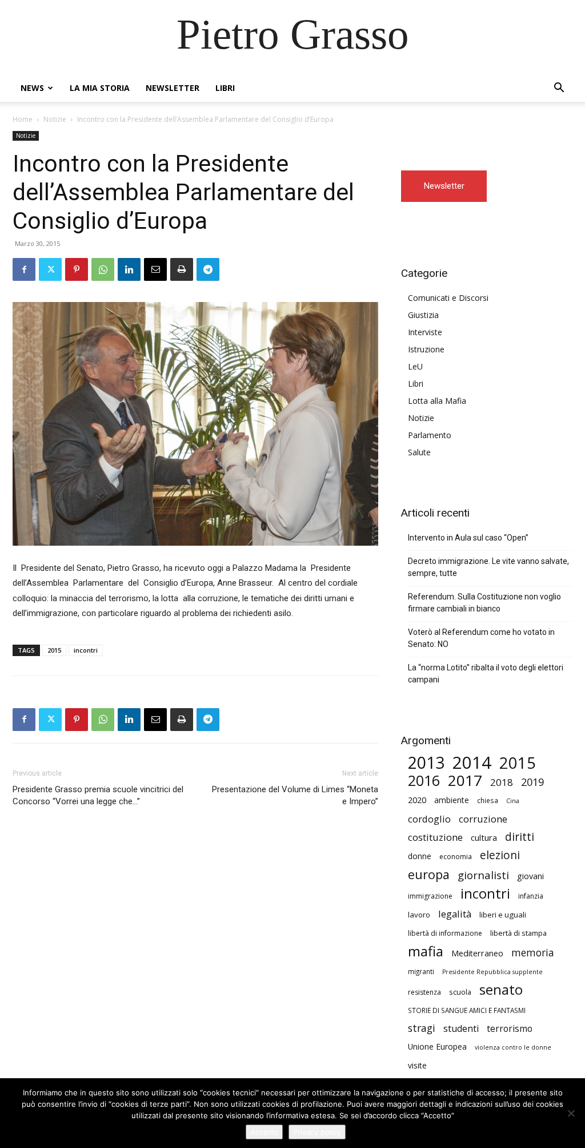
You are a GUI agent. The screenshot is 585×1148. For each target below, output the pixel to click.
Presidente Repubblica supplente (492, 972)
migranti (421, 971)
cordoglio (429, 819)
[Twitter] (50, 269)
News (32, 87)
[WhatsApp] (102, 269)
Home (23, 119)
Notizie (54, 119)
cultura (484, 837)
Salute (419, 452)
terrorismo (509, 1029)
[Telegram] (208, 269)
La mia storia (100, 87)
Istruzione (426, 349)
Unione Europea (437, 1046)
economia (455, 856)
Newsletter (172, 87)
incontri (86, 650)
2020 (417, 799)
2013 (426, 763)
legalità (454, 914)
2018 (501, 782)
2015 (54, 650)
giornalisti (483, 875)
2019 (532, 782)
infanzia (530, 896)
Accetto (264, 1132)
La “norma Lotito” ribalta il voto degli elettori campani (485, 673)
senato (501, 990)
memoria (532, 953)
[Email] (155, 269)
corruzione (483, 819)
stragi (421, 1028)
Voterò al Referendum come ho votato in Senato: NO (481, 638)
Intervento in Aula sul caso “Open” (468, 537)
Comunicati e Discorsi (448, 297)
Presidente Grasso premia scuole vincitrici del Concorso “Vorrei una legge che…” (98, 795)
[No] (570, 1113)
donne (419, 856)
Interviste (425, 332)
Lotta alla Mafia (437, 400)
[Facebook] (24, 269)
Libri (225, 87)
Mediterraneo (477, 953)
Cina (512, 801)
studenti (461, 1029)
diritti (519, 837)
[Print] (181, 269)
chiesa (487, 800)
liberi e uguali (502, 914)
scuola (460, 992)
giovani (530, 876)
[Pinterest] (76, 269)
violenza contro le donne (513, 1047)
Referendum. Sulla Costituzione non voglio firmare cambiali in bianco (484, 602)
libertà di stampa (518, 933)
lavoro (419, 914)
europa (429, 874)
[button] (558, 89)
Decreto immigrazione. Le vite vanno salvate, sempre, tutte (488, 567)
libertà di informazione (445, 933)
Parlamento (429, 435)
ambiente (451, 800)
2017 (465, 780)
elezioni (500, 855)
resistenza (424, 992)
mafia (425, 951)
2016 (424, 780)
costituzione (435, 837)
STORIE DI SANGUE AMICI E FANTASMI (467, 1010)
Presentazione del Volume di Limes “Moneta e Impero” (295, 795)
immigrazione (430, 896)
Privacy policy (317, 1132)
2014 (471, 763)
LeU (415, 366)
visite (417, 1065)
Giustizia (423, 314)
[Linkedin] (129, 269)
